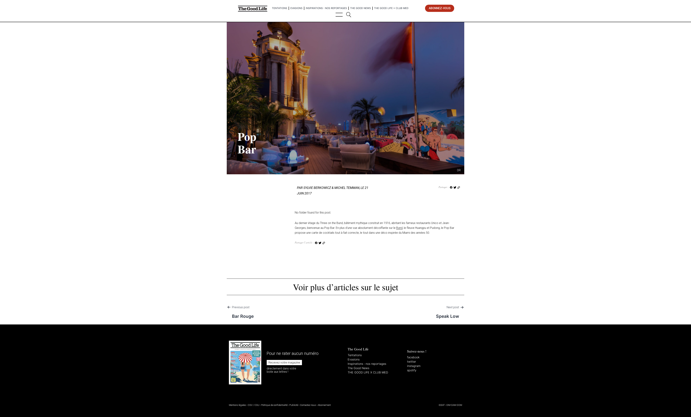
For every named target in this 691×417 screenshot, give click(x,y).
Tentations (279, 8)
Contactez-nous (308, 405)
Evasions (296, 8)
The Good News (360, 8)
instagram (414, 366)
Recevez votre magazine (284, 362)
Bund (399, 228)
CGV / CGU (253, 405)
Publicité (293, 405)
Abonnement (324, 405)
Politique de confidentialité (274, 405)
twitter (411, 361)
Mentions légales (237, 405)
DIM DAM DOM (454, 405)
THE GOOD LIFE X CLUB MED (368, 372)
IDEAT (442, 405)
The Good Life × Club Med (391, 8)
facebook (413, 357)
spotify (411, 370)
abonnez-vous (440, 8)
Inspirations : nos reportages (326, 8)
